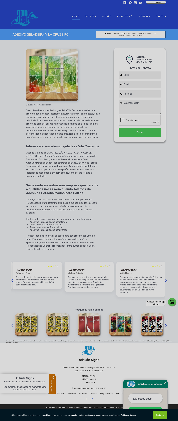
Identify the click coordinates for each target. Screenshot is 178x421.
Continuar (160, 415)
